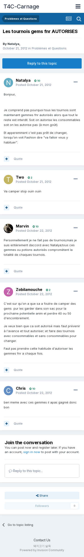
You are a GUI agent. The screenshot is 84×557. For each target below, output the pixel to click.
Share (43, 495)
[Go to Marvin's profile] (8, 228)
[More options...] (75, 82)
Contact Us (42, 540)
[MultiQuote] (6, 159)
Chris (21, 388)
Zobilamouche (29, 289)
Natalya (13, 44)
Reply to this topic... (27, 471)
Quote (18, 159)
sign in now (31, 452)
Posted (33, 85)
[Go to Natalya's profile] (8, 82)
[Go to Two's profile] (8, 179)
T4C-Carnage (21, 6)
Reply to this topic (42, 63)
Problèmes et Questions (49, 48)
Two (20, 177)
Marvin (22, 226)
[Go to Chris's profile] (8, 390)
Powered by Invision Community (42, 550)
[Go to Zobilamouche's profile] (8, 292)
